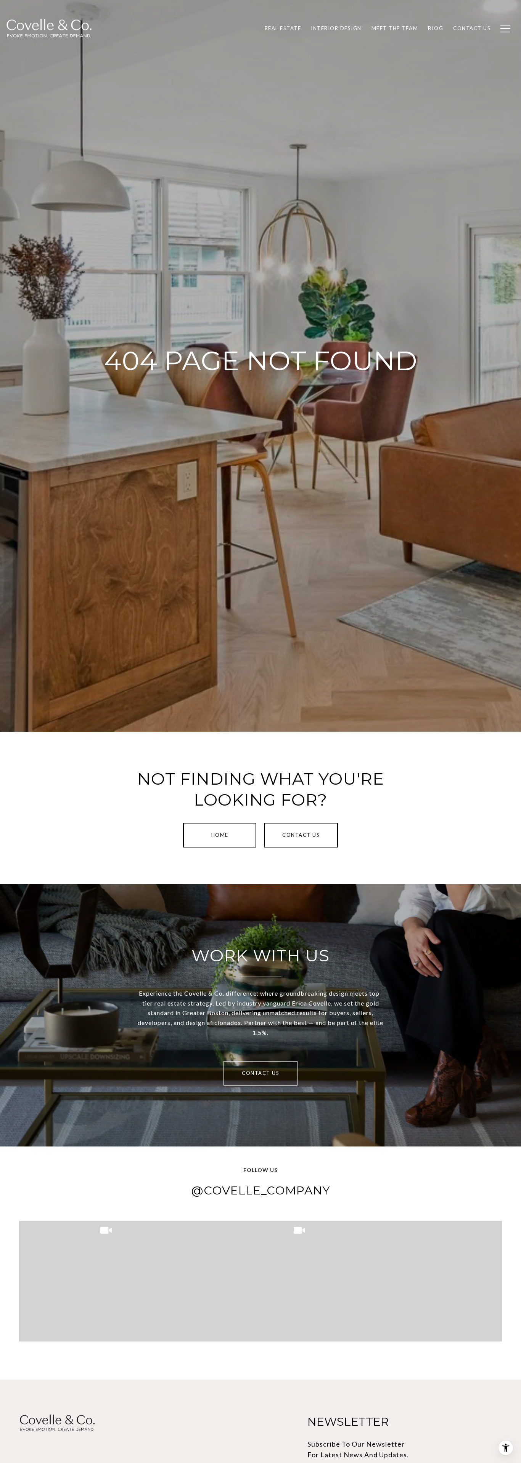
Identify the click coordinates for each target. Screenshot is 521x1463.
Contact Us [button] (301, 835)
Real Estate (283, 28)
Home (219, 835)
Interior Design (336, 28)
